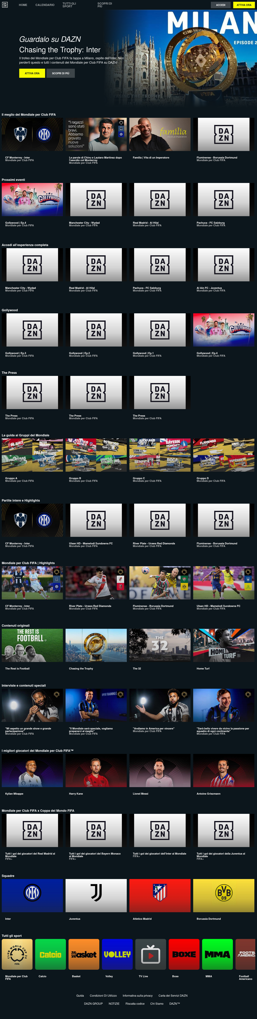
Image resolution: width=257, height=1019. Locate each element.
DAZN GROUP (93, 1004)
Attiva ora (244, 5)
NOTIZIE (114, 1004)
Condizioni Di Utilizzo (103, 995)
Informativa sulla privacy (138, 995)
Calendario (44, 4)
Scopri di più (105, 5)
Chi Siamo (156, 1004)
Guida (80, 995)
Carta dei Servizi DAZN (173, 995)
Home (23, 4)
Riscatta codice (135, 1004)
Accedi (220, 5)
